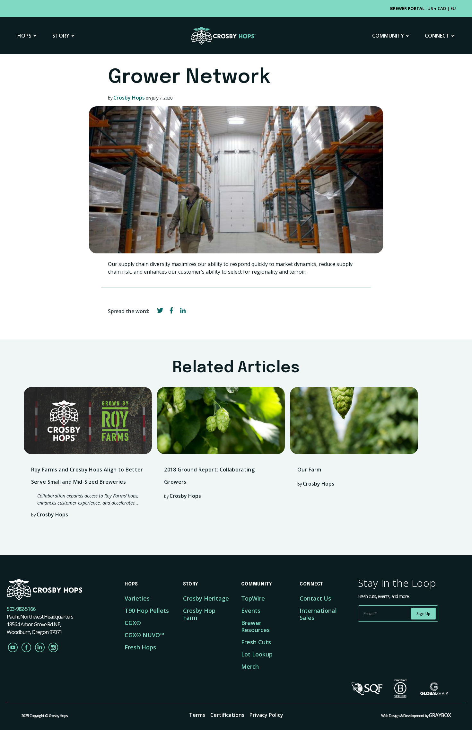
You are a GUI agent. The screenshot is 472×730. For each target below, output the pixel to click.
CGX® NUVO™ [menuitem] (144, 635)
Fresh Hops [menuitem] (140, 647)
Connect (437, 35)
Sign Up (423, 613)
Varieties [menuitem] (137, 598)
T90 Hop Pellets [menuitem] (147, 610)
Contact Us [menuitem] (315, 598)
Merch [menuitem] (250, 666)
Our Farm (309, 469)
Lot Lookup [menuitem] (257, 654)
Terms (197, 714)
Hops (24, 35)
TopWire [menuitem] (253, 598)
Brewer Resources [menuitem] (255, 626)
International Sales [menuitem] (318, 614)
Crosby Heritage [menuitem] (206, 598)
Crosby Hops (129, 97)
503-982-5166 (21, 608)
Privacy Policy (266, 714)
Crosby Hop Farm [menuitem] (199, 614)
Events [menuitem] (250, 610)
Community (388, 35)
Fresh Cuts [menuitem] (256, 642)
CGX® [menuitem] (133, 623)
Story (60, 35)
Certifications (227, 714)
